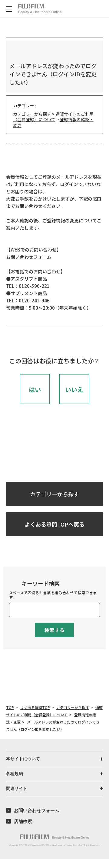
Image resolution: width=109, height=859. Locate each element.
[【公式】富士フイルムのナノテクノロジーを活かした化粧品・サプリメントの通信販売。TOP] (54, 836)
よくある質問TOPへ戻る (54, 524)
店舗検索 (23, 821)
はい (35, 389)
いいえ (74, 389)
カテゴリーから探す (32, 114)
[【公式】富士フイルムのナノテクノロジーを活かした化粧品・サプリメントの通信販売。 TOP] (39, 9)
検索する (54, 630)
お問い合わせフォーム (28, 257)
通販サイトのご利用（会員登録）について (53, 116)
